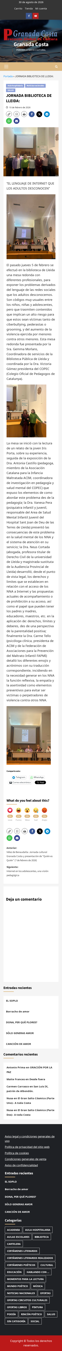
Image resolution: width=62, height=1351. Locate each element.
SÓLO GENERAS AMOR (20, 1033)
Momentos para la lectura (25, 1279)
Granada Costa (31, 44)
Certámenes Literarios (22, 1251)
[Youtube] (36, 16)
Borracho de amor (17, 1011)
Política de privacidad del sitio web (27, 1147)
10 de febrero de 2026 (19, 107)
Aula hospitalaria (15, 85)
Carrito (18, 8)
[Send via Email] (17, 121)
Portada (8, 76)
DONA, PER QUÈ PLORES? (21, 1022)
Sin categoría (16, 1321)
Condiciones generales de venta (25, 1159)
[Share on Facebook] (32, 114)
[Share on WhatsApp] (10, 121)
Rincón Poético (31, 1314)
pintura (37, 1307)
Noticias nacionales (35, 85)
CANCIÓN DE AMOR (18, 1044)
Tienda (29, 8)
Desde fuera (37, 1079)
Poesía (11, 1314)
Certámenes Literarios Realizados (30, 1258)
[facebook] (29, 16)
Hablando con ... (38, 1272)
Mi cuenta (41, 8)
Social (35, 1321)
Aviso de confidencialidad (21, 1165)
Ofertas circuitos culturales (27, 1300)
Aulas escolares (18, 1236)
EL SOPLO (12, 1000)
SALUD (11, 90)
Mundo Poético (17, 1286)
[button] (6, 66)
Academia (13, 1229)
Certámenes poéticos (21, 1265)
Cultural (46, 1265)
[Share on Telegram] (47, 114)
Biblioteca (42, 1236)
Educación (14, 1272)
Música (38, 1286)
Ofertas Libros (17, 1307)
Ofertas (45, 1293)
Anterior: (30, 854)
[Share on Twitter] (40, 114)
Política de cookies (17, 1153)
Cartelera (14, 1244)
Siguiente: (27, 871)
